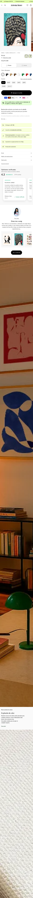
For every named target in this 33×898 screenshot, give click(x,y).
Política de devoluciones (7, 156)
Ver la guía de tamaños (26, 79)
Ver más (3, 119)
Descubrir (3, 726)
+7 (27, 98)
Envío (2, 153)
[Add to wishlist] (26, 56)
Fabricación (4, 160)
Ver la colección (16, 252)
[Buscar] (5, 5)
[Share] (30, 56)
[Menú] (2, 5)
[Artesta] (16, 5)
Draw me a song (7, 57)
